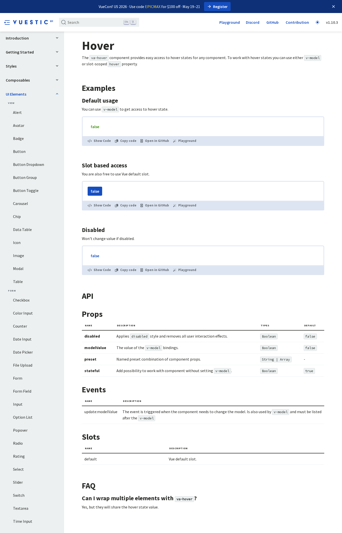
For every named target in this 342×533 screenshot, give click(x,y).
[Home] (33, 22)
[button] (7, 22)
